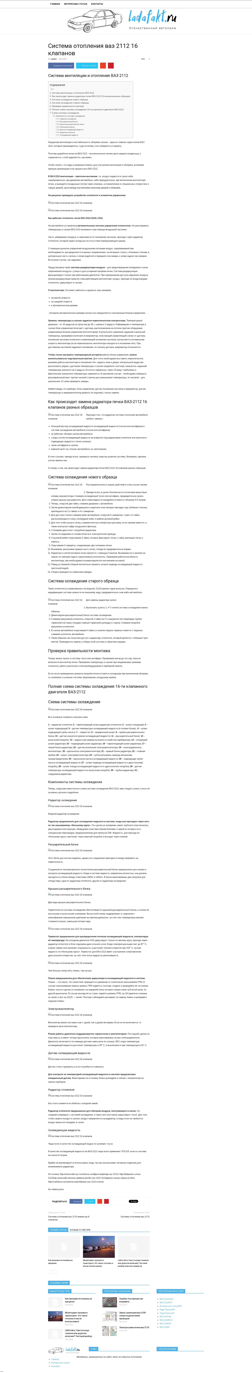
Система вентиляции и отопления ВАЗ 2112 (73, 93)
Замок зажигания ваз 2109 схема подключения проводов (132, 1316)
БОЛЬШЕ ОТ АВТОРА (80, 1230)
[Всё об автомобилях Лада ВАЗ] (126, 21)
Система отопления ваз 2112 (135, 1216)
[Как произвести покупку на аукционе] (64, 1247)
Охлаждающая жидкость (69, 135)
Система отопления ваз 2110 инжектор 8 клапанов (68, 1218)
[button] (200, 4)
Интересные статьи (75, 3)
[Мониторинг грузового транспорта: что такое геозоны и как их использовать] (99, 1247)
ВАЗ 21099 (166, 1320)
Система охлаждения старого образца (70, 103)
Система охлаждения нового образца (70, 100)
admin (54, 59)
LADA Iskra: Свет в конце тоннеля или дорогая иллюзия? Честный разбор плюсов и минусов (133, 1263)
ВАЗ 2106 (165, 1327)
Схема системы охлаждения (65, 113)
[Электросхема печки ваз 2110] (109, 1331)
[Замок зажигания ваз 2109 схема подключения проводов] (109, 1316)
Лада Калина (167, 1313)
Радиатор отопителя (67, 132)
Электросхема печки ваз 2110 (134, 1327)
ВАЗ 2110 (166, 1299)
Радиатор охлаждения (68, 119)
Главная (55, 3)
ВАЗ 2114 (166, 1302)
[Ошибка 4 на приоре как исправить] (109, 1302)
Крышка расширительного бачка (72, 124)
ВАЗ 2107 (165, 1316)
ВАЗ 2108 (165, 1323)
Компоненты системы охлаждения (70, 116)
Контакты (97, 3)
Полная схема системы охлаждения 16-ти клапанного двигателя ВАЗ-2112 (88, 109)
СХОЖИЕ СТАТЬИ (58, 1230)
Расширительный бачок (69, 121)
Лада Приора (167, 1309)
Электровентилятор (67, 127)
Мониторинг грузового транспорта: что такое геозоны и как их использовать (98, 1263)
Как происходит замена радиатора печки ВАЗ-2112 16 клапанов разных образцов (91, 96)
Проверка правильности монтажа (68, 106)
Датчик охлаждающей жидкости (71, 130)
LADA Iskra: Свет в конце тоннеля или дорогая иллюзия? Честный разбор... (79, 1333)
